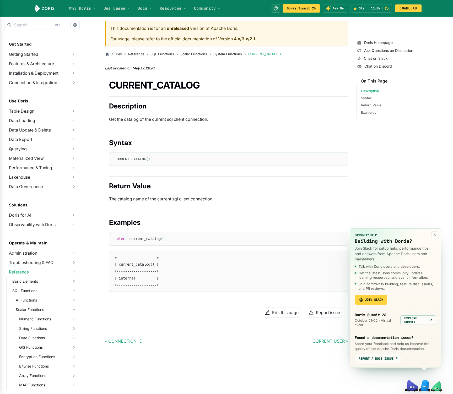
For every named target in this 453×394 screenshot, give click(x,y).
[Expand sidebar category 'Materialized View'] (73, 158)
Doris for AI (20, 215)
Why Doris (80, 8)
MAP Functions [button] (32, 385)
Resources (171, 8)
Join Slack (374, 300)
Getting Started (23, 54)
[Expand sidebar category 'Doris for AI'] (73, 215)
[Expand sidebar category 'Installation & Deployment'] (73, 73)
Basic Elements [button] (25, 281)
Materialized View (26, 158)
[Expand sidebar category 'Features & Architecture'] (73, 63)
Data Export (20, 139)
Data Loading (22, 120)
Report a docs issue (378, 359)
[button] (75, 25)
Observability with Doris (32, 224)
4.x (237, 38)
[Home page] (107, 54)
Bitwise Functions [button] (34, 366)
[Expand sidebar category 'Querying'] (73, 149)
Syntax (366, 98)
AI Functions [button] (26, 300)
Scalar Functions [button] (30, 309)
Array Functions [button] (32, 375)
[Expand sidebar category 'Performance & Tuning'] (73, 167)
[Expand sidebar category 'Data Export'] (73, 139)
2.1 (252, 38)
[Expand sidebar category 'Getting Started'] (73, 54)
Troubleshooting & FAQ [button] (31, 262)
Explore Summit (418, 320)
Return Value (371, 105)
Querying (18, 148)
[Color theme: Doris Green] (276, 8)
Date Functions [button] (32, 338)
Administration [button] (23, 253)
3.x (245, 38)
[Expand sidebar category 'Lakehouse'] (73, 177)
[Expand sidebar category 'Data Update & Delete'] (73, 130)
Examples (368, 112)
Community (205, 8)
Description (370, 91)
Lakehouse (19, 177)
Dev (119, 54)
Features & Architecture (31, 63)
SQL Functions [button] (24, 290)
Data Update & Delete (30, 130)
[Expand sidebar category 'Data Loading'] (73, 120)
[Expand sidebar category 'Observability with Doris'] (73, 224)
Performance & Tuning (30, 167)
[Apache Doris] (44, 8)
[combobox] (34, 25)
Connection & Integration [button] (33, 82)
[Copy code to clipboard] (341, 158)
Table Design (21, 111)
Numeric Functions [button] (35, 319)
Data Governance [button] (26, 186)
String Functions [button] (33, 328)
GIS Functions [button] (31, 347)
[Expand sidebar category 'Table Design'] (73, 111)
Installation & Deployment (33, 73)
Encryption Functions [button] (37, 356)
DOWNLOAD (408, 8)
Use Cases (115, 8)
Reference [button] (19, 272)
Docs (142, 8)
